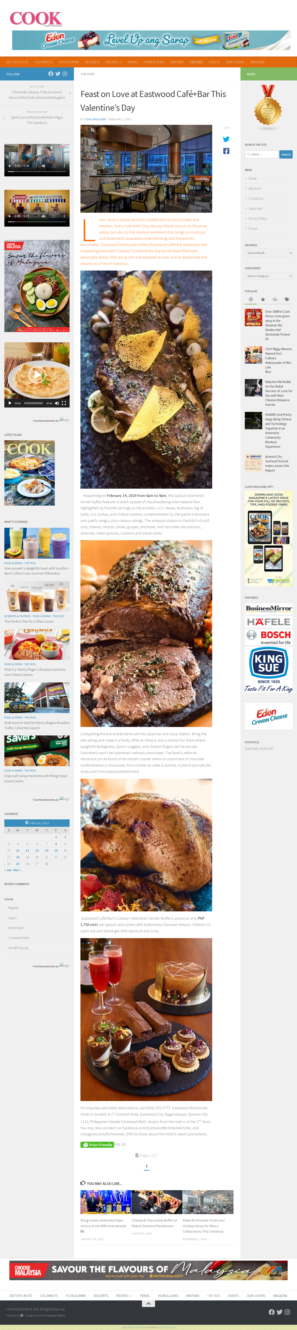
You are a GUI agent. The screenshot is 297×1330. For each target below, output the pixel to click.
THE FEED (196, 62)
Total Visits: (252, 749)
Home (253, 178)
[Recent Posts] (251, 299)
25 (18, 864)
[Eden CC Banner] (151, 40)
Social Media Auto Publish (134, 1327)
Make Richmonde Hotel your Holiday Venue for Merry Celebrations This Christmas (204, 1226)
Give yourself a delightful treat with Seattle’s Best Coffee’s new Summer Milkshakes (36, 571)
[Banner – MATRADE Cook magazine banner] (148, 1279)
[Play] (10, 403)
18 (18, 857)
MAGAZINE (258, 62)
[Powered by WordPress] (21, 1315)
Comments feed (18, 938)
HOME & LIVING (154, 62)
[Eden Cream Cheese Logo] (269, 728)
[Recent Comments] (275, 299)
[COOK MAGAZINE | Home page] (36, 18)
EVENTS (214, 62)
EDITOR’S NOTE (17, 62)
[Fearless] (37, 331)
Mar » (17, 870)
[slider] (33, 403)
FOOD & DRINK (69, 62)
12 (27, 850)
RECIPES (112, 62)
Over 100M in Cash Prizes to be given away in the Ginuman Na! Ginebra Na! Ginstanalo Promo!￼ (277, 325)
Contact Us (256, 198)
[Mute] (57, 403)
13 (37, 850)
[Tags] (287, 299)
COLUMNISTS (44, 62)
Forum (253, 228)
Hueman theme (56, 1315)
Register (13, 908)
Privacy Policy (258, 218)
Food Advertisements (44, 420)
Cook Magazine (95, 119)
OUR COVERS (235, 62)
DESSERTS (92, 62)
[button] (37, 375)
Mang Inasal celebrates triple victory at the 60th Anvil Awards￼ (103, 1226)
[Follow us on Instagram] (64, 73)
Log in (12, 918)
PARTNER (177, 62)
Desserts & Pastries (17, 616)
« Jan (8, 870)
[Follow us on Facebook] (50, 73)
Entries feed (15, 928)
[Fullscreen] (64, 403)
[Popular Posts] (263, 299)
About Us (255, 188)
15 (56, 850)
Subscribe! (255, 208)
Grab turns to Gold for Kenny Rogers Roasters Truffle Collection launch (37, 725)
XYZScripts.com (167, 1327)
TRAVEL (132, 62)
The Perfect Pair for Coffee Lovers (29, 621)
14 (46, 850)
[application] (37, 375)
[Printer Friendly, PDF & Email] (97, 1144)
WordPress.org (18, 948)
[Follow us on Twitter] (57, 73)
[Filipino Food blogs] (268, 131)
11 (18, 850)
